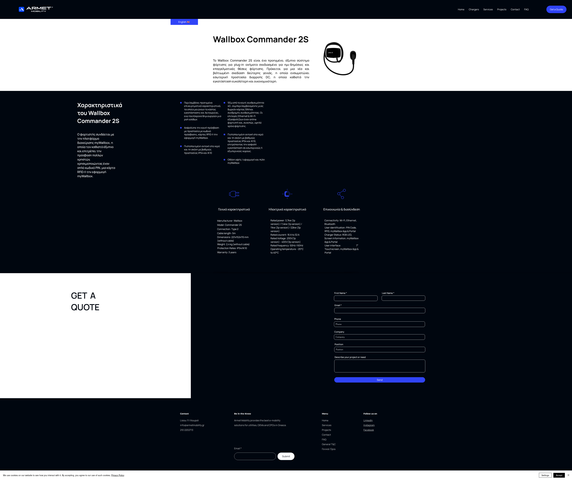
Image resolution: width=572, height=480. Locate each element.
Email (337, 305)
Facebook (368, 430)
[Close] (568, 475)
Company (339, 332)
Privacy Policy (117, 475)
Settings (545, 475)
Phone (337, 319)
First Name (339, 293)
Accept (559, 475)
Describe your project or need (350, 357)
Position (339, 344)
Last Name (387, 293)
